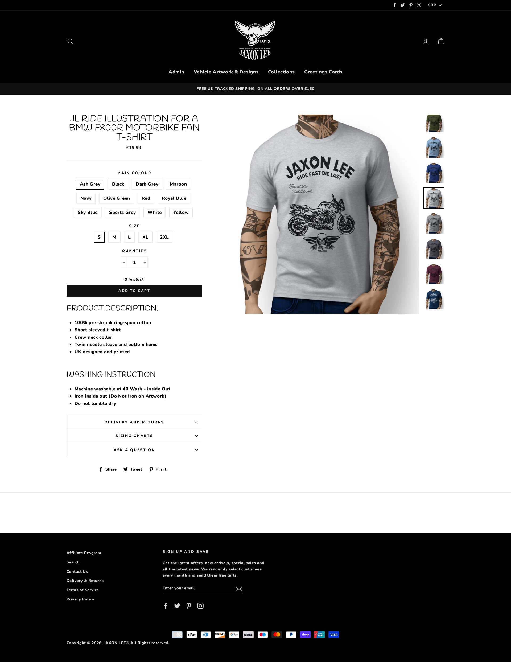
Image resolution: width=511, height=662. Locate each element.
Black (118, 184)
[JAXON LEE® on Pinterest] (189, 605)
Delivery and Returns (134, 422)
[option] (255, 89)
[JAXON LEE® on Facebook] (166, 605)
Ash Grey (90, 184)
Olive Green (116, 198)
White (154, 212)
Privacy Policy (80, 599)
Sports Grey (122, 212)
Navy (86, 198)
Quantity (134, 250)
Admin (176, 72)
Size (134, 225)
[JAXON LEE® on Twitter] (177, 605)
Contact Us (77, 571)
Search (73, 562)
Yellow (181, 212)
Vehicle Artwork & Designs (226, 72)
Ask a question (134, 449)
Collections (281, 72)
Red (146, 198)
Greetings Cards (323, 72)
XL (145, 237)
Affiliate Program (84, 552)
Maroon (178, 184)
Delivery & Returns (85, 580)
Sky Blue (87, 212)
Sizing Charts (134, 435)
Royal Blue (174, 198)
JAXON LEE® (116, 642)
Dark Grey (147, 184)
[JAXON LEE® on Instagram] (200, 605)
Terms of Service (83, 589)
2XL (164, 237)
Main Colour (134, 172)
